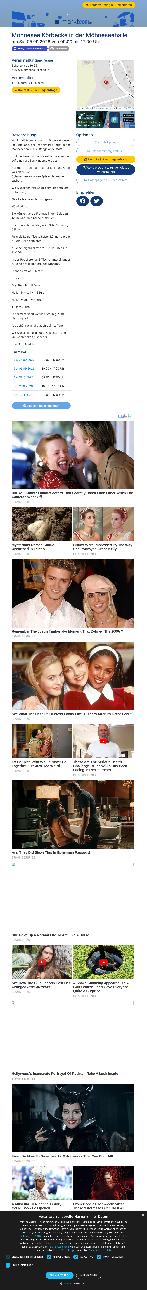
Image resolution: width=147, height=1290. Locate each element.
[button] (74, 1283)
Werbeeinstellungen (58, 1246)
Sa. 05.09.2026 (24, 360)
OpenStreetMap (102, 108)
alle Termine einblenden (42, 405)
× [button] (143, 1215)
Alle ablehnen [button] (88, 1275)
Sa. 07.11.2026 (23, 395)
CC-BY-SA (129, 108)
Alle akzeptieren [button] (59, 1275)
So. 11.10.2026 (23, 386)
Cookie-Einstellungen (64, 1250)
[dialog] (73, 1250)
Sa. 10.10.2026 (23, 377)
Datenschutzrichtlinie (100, 1250)
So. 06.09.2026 (24, 368)
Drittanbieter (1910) (30, 1236)
